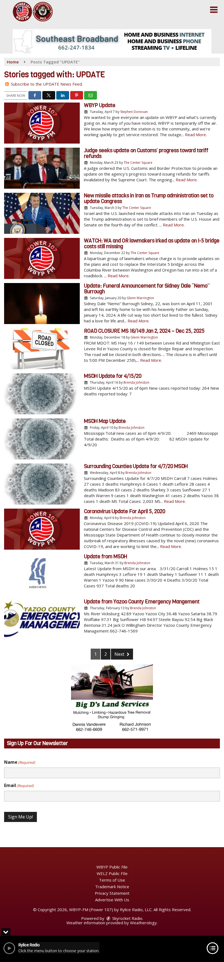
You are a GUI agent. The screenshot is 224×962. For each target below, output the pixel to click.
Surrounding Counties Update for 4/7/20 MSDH (136, 466)
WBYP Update (99, 105)
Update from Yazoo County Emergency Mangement (141, 601)
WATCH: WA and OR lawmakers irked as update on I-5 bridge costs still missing (151, 243)
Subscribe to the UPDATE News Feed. (47, 84)
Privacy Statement (112, 893)
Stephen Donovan (134, 111)
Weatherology (143, 922)
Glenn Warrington (140, 298)
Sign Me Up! (20, 817)
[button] (214, 9)
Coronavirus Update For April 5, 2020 (124, 511)
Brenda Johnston (136, 382)
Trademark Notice (112, 886)
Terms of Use (112, 880)
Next (119, 654)
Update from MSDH (105, 556)
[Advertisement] (112, 41)
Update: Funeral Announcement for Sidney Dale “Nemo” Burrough (147, 288)
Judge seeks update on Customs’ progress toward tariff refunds (146, 153)
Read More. (196, 134)
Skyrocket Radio (126, 918)
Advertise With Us (112, 899)
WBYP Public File (112, 867)
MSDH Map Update (105, 421)
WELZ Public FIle (112, 873)
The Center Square (138, 162)
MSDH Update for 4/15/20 (112, 376)
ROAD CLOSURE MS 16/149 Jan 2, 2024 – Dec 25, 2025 (144, 331)
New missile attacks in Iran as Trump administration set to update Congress (148, 198)
